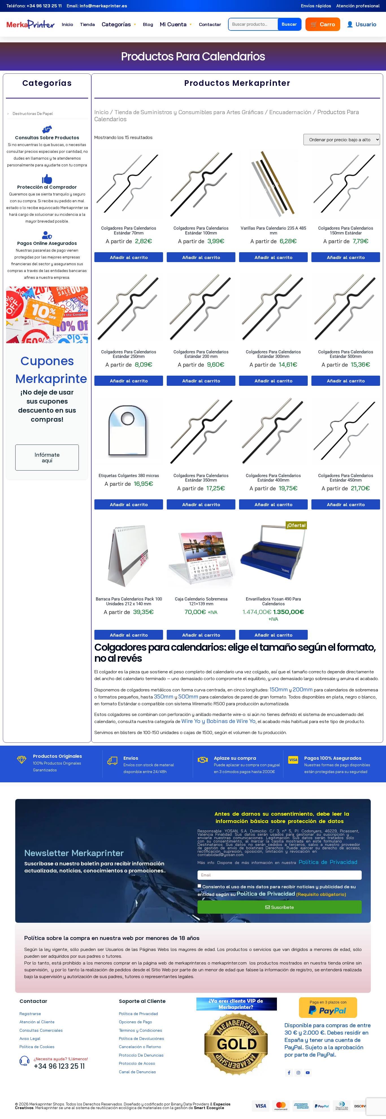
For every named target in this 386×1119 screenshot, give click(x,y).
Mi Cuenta (176, 24)
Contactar (210, 24)
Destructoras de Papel (33, 113)
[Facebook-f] (289, 1073)
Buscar (289, 24)
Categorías (119, 24)
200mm (303, 689)
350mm (164, 696)
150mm (279, 689)
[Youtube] (308, 1073)
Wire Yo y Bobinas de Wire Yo (218, 720)
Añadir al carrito (129, 257)
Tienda (87, 24)
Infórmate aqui (47, 457)
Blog (148, 24)
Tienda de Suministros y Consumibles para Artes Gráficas (188, 112)
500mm (188, 696)
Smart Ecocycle (209, 1107)
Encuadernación (290, 112)
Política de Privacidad (328, 861)
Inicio (67, 24)
